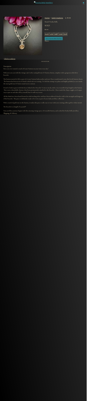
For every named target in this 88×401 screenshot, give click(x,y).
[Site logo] (43, 2)
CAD (61, 34)
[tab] (45, 61)
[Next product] (70, 18)
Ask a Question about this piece (54, 38)
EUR (65, 34)
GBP (56, 34)
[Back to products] (68, 18)
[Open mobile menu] (4, 2)
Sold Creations (57, 18)
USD (51, 34)
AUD (47, 34)
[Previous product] (66, 18)
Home (47, 18)
